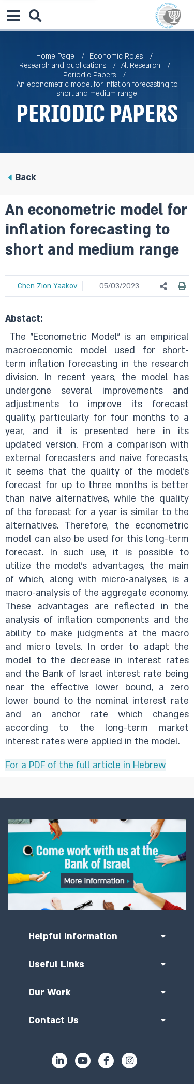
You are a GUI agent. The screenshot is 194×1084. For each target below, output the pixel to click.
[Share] (164, 287)
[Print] (182, 286)
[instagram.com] (129, 1060)
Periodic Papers (89, 75)
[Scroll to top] (97, 798)
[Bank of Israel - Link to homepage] (168, 15)
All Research (140, 66)
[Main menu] (13, 16)
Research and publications (62, 66)
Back (25, 178)
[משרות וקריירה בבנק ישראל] (97, 864)
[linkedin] (59, 1060)
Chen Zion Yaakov (47, 286)
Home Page (55, 56)
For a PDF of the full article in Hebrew (85, 765)
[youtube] (83, 1060)
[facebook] (106, 1060)
